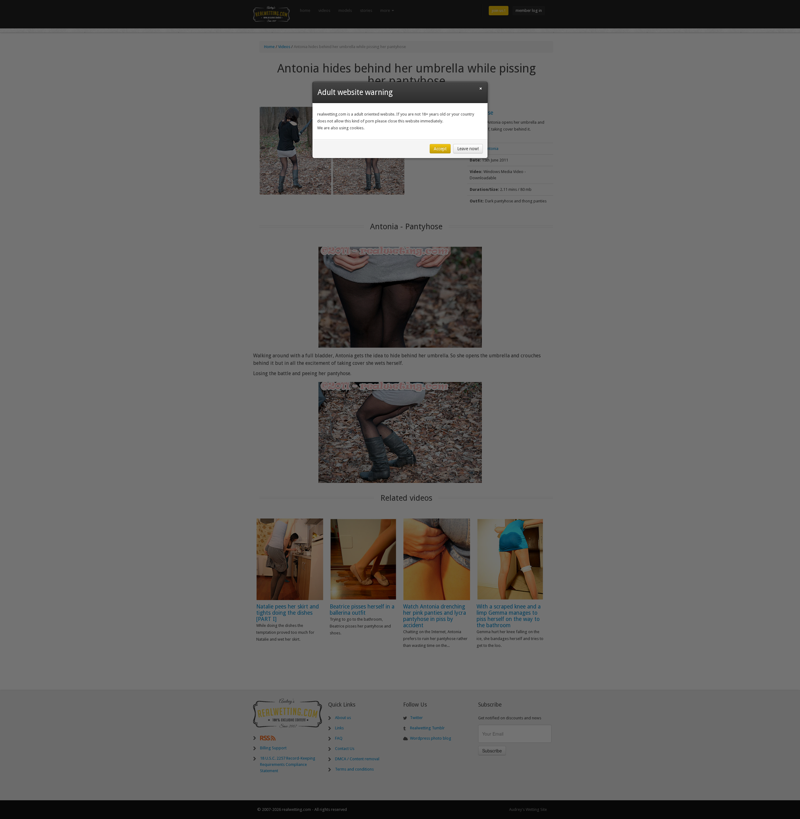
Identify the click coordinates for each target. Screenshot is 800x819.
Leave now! (468, 148)
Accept (440, 148)
